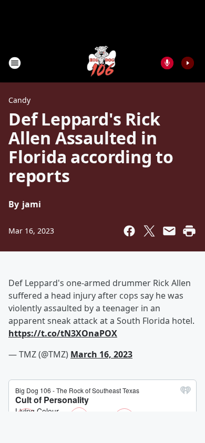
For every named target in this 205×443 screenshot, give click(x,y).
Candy (19, 100)
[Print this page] (189, 231)
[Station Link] (102, 63)
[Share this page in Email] (169, 231)
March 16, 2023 (101, 354)
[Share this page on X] (149, 231)
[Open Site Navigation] (14, 63)
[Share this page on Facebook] (129, 231)
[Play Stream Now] (187, 63)
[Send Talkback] (167, 63)
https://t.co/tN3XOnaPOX (62, 333)
